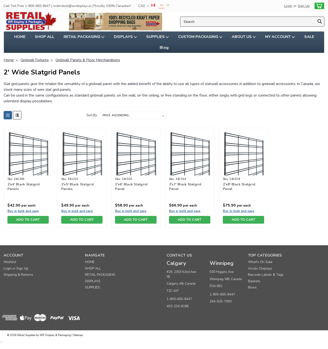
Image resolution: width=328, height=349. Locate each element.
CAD (142, 6)
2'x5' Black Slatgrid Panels (77, 186)
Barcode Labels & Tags (266, 274)
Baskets (254, 281)
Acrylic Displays (260, 268)
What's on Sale (260, 262)
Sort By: (92, 115)
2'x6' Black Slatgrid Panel (131, 186)
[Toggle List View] (17, 115)
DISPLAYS (124, 36)
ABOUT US (242, 36)
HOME (19, 36)
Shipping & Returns (18, 274)
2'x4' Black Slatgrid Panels (23, 186)
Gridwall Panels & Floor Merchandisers (87, 60)
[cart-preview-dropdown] (318, 6)
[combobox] (252, 22)
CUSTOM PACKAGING (198, 36)
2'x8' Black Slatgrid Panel (239, 186)
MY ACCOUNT (278, 36)
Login (288, 6)
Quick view (28, 171)
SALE (309, 36)
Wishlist (10, 262)
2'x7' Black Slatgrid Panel (185, 186)
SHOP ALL (44, 36)
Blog (164, 47)
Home (9, 60)
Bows (252, 287)
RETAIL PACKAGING (82, 36)
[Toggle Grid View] (8, 115)
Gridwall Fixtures (35, 60)
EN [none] (161, 5)
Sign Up (304, 6)
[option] (168, 5)
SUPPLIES (156, 36)
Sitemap (78, 335)
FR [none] (167, 5)
